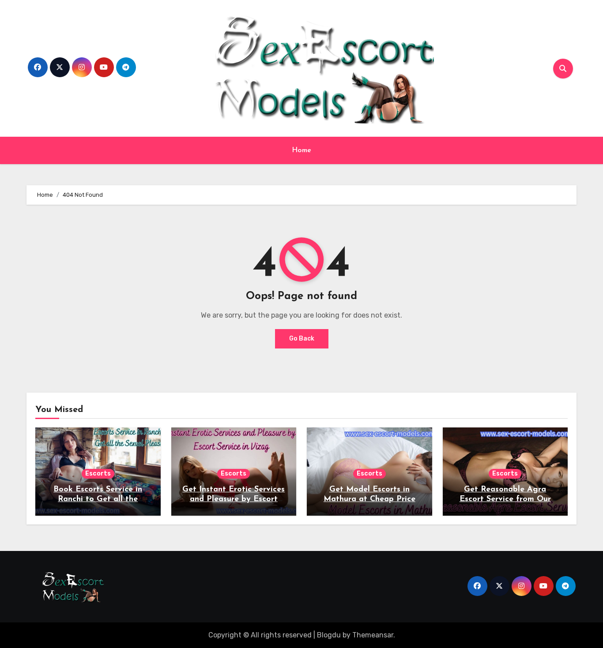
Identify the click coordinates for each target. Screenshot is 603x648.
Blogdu (329, 635)
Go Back (301, 338)
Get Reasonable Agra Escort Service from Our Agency (505, 499)
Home (302, 150)
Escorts (98, 473)
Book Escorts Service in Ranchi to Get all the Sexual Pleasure (97, 499)
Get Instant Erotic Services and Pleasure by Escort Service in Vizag (233, 499)
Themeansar (372, 635)
